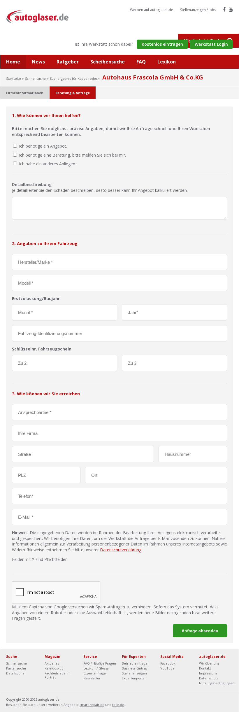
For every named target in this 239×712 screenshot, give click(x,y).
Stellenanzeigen (134, 673)
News (38, 62)
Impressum (208, 673)
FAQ (141, 62)
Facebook (167, 663)
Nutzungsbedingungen (216, 683)
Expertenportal (133, 678)
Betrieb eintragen (136, 663)
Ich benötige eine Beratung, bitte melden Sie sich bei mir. (72, 155)
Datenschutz (209, 678)
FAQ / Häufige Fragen (99, 663)
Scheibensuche (107, 62)
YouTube (167, 668)
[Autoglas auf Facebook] (224, 9)
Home (13, 62)
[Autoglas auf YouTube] (231, 9)
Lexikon (166, 62)
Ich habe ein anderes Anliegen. (47, 164)
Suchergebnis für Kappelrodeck (74, 78)
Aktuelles (52, 663)
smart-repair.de (92, 704)
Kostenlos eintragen (162, 44)
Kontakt (205, 668)
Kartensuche (16, 668)
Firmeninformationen (24, 93)
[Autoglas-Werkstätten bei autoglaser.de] (42, 16)
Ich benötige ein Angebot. (43, 146)
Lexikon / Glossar (96, 668)
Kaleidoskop (54, 668)
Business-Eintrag (134, 668)
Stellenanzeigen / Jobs (198, 9)
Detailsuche (15, 673)
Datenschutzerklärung (120, 549)
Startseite (13, 78)
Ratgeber (68, 62)
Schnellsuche (35, 78)
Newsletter (92, 678)
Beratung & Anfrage (72, 93)
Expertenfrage (94, 673)
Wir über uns (209, 663)
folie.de (118, 704)
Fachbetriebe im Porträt (58, 675)
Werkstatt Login (211, 44)
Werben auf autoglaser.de (151, 9)
